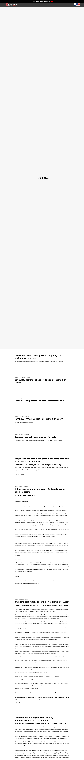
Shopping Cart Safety (40, 469)
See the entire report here (20, 385)
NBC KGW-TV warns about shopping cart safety (24, 422)
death (67, 623)
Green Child (21, 587)
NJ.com (20, 702)
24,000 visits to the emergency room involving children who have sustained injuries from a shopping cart (45, 621)
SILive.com (21, 474)
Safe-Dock (40, 562)
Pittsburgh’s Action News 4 (20, 365)
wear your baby (29, 543)
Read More (17, 404)
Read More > (17, 443)
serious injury (61, 623)
